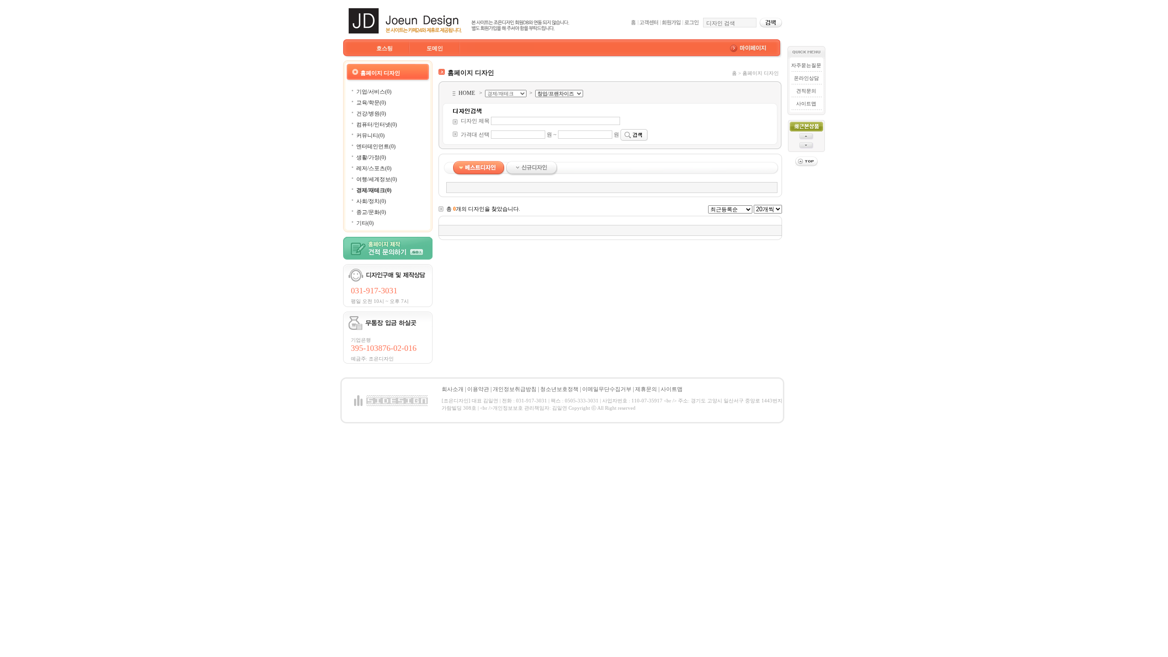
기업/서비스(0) (373, 92)
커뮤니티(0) (370, 135)
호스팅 (384, 48)
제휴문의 (646, 389)
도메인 (435, 48)
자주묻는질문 (806, 65)
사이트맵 (806, 103)
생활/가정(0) (371, 157)
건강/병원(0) (371, 113)
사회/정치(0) (371, 201)
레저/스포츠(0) (373, 168)
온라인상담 (806, 78)
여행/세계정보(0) (376, 179)
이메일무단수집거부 (606, 389)
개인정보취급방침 (515, 389)
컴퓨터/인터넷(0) (376, 124)
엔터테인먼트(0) (376, 146)
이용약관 (478, 389)
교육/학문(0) (371, 102)
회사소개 (453, 389)
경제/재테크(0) (373, 190)
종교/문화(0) (371, 212)
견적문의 (806, 91)
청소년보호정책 (559, 389)
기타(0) (365, 223)
